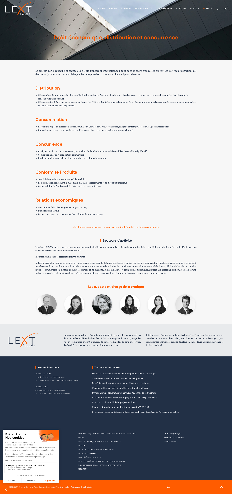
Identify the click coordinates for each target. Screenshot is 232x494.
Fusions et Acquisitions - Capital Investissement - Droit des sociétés (107, 434)
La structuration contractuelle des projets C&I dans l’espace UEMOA (125, 397)
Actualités (181, 8)
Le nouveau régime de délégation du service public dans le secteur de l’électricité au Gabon (135, 411)
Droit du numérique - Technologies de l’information (101, 461)
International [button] (142, 8)
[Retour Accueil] (20, 8)
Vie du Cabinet (170, 442)
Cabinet (113, 8)
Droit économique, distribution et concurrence (99, 442)
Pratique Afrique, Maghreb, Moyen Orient (96, 449)
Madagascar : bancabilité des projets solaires (113, 402)
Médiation (82, 469)
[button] (221, 487)
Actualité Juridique (172, 434)
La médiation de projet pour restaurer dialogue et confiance (120, 383)
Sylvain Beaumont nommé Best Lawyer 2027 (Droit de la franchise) (124, 392)
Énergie (81, 446)
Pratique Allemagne (87, 453)
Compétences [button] (162, 8)
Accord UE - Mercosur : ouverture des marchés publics (117, 378)
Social (81, 438)
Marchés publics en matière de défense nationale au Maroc (120, 387)
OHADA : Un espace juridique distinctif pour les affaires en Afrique (124, 373)
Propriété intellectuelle (89, 457)
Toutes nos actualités (107, 367)
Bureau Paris (41, 386)
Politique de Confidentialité (82, 487)
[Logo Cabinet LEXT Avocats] (23, 339)
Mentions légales (63, 487)
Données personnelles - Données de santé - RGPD (99, 465)
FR (204, 8)
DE (211, 8)
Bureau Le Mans (43, 373)
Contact (194, 8)
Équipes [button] (124, 8)
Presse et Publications (174, 438)
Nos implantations (48, 367)
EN (207, 8)
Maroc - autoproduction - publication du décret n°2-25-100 (120, 407)
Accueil (101, 8)
